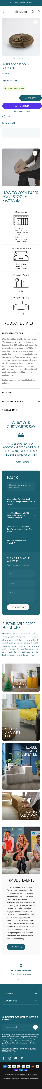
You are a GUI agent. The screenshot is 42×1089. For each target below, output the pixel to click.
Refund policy (7, 1078)
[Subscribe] (35, 1027)
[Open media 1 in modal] (35, 22)
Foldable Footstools (28, 380)
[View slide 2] (21, 979)
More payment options (22, 111)
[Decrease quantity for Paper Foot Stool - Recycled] (4, 98)
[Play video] (21, 167)
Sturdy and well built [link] (12, 733)
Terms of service (25, 1078)
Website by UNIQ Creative (28, 1075)
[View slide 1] (18, 979)
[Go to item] (14, 58)
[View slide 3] (23, 979)
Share (8, 116)
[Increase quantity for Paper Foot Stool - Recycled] (14, 98)
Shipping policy (34, 1078)
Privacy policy (15, 1078)
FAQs (22, 485)
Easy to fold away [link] (27, 813)
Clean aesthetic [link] (21, 685)
